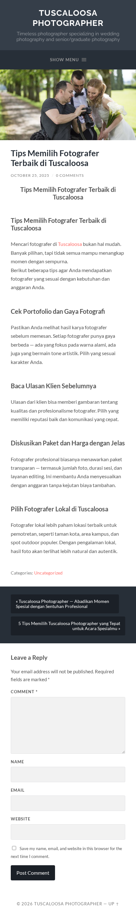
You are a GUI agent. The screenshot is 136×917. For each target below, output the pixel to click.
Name (17, 761)
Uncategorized (48, 572)
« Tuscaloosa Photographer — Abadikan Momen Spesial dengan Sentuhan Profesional (62, 604)
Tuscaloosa (70, 244)
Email (18, 790)
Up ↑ (113, 903)
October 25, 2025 (30, 175)
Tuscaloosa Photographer (68, 18)
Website (20, 818)
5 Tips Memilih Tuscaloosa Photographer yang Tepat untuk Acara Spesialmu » (69, 626)
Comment (24, 691)
